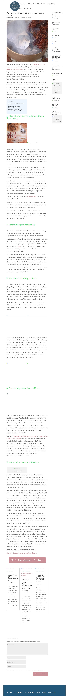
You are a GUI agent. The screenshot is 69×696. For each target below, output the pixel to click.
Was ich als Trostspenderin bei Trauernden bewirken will (40, 577)
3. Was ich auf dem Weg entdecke (14, 107)
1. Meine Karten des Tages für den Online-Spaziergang (16, 103)
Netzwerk (51, 692)
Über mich (31, 4)
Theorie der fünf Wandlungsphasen (24, 436)
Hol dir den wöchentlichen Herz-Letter (27, 560)
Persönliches (22, 17)
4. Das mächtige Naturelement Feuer (15, 109)
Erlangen (19, 246)
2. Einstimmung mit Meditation (14, 106)
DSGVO (19, 692)
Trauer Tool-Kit (49, 4)
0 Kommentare (28, 17)
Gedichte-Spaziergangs (14, 69)
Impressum (11, 692)
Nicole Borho (10, 17)
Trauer (14, 582)
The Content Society (38, 64)
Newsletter (27, 8)
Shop (20, 8)
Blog (38, 4)
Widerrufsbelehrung (32, 692)
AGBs (44, 692)
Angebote (21, 4)
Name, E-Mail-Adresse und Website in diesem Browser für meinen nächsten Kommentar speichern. (27, 670)
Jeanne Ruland (31, 196)
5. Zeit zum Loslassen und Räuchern (15, 110)
